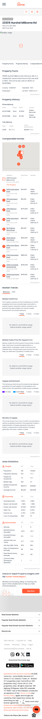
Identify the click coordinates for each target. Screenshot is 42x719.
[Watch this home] (26, 11)
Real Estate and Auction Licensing (17, 674)
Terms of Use (25, 693)
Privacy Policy (9, 695)
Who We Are (9, 640)
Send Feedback (21, 606)
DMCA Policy (18, 708)
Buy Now (31, 591)
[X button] (23, 654)
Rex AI (29, 649)
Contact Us (21, 640)
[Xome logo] (21, 4)
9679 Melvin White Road (10, 229)
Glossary (16, 644)
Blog (24, 644)
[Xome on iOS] (13, 665)
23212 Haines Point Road (10, 239)
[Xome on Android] (27, 665)
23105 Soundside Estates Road (12, 266)
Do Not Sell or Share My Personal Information (19, 709)
